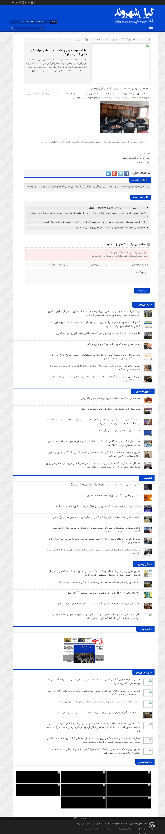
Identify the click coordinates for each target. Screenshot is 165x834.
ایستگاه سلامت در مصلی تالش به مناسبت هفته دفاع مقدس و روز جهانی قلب (100, 702)
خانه (90, 818)
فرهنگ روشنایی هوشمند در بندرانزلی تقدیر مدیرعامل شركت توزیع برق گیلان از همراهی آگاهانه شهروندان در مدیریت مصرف (96, 530)
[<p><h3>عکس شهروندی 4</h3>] (128, 785)
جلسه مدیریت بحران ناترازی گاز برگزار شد (119, 431)
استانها (125, 158)
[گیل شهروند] (134, 8)
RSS (75, 818)
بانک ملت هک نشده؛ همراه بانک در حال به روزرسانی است (110, 409)
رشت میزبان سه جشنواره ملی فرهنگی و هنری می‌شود (113, 344)
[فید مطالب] (13, 3)
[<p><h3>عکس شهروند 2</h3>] (128, 798)
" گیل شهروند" (124, 823)
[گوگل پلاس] (35, 3)
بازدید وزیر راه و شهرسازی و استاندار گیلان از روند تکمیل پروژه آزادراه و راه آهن (117, 186)
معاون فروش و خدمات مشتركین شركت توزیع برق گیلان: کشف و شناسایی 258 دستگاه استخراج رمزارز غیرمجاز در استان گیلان (96, 751)
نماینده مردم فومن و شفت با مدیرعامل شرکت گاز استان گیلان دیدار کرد (58, 52)
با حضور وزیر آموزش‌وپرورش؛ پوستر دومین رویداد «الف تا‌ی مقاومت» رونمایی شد (99, 582)
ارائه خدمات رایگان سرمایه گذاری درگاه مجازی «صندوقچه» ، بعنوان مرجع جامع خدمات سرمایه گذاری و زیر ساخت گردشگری (95, 357)
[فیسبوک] (25, 3)
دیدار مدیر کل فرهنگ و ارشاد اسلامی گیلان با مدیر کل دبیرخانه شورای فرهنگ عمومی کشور (94, 604)
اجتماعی (132, 158)
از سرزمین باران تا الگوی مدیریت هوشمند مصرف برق (113, 495)
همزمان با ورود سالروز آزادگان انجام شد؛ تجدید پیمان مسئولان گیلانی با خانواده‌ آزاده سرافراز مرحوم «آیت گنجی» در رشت (93, 682)
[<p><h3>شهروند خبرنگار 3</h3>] (83, 785)
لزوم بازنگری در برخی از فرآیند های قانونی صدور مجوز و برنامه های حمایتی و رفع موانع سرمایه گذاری (96, 379)
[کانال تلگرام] (19, 3)
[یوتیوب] (32, 3)
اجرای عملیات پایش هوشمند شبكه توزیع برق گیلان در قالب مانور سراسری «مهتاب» (98, 506)
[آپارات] (16, 3)
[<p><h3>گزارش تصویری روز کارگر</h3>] (83, 772)
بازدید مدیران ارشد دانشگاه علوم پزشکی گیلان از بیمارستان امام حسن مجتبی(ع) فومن (96, 517)
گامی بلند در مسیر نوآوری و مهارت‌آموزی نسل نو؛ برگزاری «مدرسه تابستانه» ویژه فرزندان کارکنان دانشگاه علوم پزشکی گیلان (94, 222)
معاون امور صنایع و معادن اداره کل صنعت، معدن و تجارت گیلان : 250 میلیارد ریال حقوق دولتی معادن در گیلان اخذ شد (94, 454)
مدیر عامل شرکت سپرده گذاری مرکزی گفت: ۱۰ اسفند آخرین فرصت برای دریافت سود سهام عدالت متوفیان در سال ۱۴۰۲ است (94, 443)
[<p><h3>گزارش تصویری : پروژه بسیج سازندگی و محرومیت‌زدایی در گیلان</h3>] (38, 785)
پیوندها (83, 818)
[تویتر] (29, 3)
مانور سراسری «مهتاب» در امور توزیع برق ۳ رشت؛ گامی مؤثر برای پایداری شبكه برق (110, 227)
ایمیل (83, 39)
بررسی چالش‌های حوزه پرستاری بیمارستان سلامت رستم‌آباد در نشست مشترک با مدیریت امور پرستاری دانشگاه (95, 368)
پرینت (75, 39)
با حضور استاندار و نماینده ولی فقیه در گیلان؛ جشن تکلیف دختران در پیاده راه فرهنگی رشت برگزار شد (93, 552)
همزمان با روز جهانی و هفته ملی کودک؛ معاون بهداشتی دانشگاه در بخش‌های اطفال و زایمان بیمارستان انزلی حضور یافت (93, 693)
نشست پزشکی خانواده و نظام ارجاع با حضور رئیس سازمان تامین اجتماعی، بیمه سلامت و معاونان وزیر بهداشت (94, 541)
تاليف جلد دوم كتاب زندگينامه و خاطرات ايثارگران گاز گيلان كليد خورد (54, 186)
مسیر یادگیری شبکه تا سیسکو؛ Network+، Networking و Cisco (117, 208)
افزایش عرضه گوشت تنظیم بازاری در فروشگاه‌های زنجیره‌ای (110, 398)
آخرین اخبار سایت (143, 158)
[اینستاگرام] (23, 3)
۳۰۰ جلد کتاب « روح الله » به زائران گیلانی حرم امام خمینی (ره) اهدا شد (104, 593)
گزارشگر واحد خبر (122, 39)
